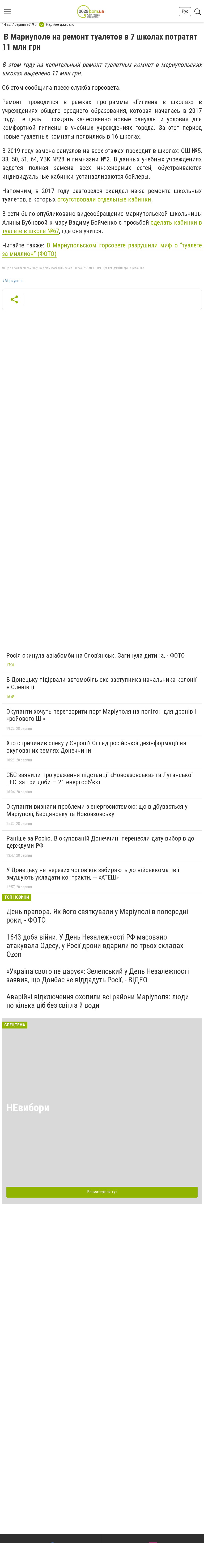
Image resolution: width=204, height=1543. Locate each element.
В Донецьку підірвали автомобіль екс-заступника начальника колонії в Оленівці (101, 683)
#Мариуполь (12, 280)
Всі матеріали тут (102, 1191)
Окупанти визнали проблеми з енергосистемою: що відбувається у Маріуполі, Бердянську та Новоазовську (97, 810)
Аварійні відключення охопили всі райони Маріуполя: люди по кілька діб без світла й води (97, 1001)
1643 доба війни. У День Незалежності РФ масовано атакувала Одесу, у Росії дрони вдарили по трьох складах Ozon (94, 945)
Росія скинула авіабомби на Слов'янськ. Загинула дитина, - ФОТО (95, 655)
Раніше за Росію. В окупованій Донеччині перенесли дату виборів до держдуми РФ (100, 842)
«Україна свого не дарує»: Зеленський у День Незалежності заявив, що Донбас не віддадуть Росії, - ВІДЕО (97, 975)
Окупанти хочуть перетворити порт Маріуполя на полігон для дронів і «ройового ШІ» (101, 715)
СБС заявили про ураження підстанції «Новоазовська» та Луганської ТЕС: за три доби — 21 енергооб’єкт (99, 778)
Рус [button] (185, 11)
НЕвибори (27, 1107)
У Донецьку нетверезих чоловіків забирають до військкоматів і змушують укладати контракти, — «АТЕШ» (92, 873)
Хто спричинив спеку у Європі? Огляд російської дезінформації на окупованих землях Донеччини (96, 746)
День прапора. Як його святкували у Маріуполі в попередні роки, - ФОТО (97, 915)
